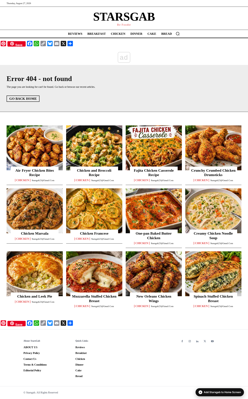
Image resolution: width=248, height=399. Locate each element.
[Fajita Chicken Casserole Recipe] (154, 147)
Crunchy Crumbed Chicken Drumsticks (213, 172)
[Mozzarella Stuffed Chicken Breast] (94, 273)
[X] (205, 341)
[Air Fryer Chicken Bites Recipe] (35, 147)
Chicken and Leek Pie (34, 296)
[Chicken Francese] (94, 210)
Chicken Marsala (34, 233)
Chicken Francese (94, 233)
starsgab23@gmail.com (43, 180)
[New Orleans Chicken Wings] (154, 273)
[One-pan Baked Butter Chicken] (154, 210)
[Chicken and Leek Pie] (35, 273)
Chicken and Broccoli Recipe (94, 172)
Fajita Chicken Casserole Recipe (154, 172)
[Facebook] (182, 341)
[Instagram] (190, 341)
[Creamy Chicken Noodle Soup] (213, 210)
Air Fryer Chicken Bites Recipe (34, 172)
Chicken (22, 180)
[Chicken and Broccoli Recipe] (94, 147)
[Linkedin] (197, 341)
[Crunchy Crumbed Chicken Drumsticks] (213, 147)
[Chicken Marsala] (35, 210)
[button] (178, 34)
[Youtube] (212, 341)
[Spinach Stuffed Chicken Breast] (213, 273)
